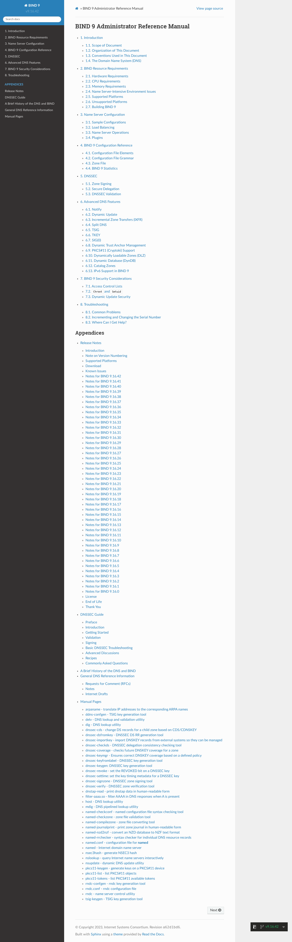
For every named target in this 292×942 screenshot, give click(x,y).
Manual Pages (14, 116)
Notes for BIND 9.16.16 (103, 509)
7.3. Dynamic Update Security (108, 297)
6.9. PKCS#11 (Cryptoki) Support (110, 250)
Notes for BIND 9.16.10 (103, 540)
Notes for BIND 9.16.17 (103, 504)
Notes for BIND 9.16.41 (103, 381)
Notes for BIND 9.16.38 (103, 396)
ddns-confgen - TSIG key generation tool (116, 714)
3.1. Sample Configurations (106, 122)
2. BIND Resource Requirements (26, 37)
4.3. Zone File (96, 163)
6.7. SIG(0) (93, 240)
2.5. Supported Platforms (104, 96)
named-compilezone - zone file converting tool (120, 822)
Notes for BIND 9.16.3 (102, 576)
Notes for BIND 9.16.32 (103, 427)
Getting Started (97, 632)
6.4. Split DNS (96, 225)
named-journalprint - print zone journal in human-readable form (133, 827)
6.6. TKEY (93, 235)
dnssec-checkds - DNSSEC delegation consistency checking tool (133, 745)
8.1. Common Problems (103, 312)
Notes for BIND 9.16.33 (103, 422)
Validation (93, 637)
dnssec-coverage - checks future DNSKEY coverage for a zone (132, 750)
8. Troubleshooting (17, 75)
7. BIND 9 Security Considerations (27, 69)
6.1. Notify (94, 209)
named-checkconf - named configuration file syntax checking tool (134, 812)
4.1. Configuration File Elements (109, 153)
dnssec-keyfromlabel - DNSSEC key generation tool (124, 760)
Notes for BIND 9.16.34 (103, 417)
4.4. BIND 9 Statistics (102, 168)
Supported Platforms (101, 361)
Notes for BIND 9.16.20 (103, 489)
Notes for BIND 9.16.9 (102, 545)
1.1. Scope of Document (104, 45)
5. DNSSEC (12, 56)
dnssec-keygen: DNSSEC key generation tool (119, 766)
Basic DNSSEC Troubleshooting (109, 648)
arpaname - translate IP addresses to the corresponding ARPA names (137, 709)
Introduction (95, 350)
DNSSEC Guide (15, 97)
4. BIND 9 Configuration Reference (28, 50)
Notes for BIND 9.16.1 (102, 586)
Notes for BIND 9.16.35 (103, 412)
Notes (90, 689)
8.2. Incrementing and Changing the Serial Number (123, 317)
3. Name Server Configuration (24, 43)
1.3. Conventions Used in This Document (116, 55)
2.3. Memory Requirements (106, 86)
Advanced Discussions (102, 653)
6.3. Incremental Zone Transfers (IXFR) (114, 219)
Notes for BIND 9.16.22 (103, 479)
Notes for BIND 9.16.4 (102, 571)
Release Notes (14, 91)
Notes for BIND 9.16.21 (103, 484)
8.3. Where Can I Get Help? (106, 322)
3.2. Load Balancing (100, 127)
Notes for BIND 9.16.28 (103, 448)
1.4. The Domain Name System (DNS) (113, 61)
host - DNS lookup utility (104, 801)
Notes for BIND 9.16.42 (103, 376)
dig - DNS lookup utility (103, 725)
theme (118, 934)
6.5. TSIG (92, 230)
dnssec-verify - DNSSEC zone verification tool (120, 786)
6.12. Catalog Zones (100, 266)
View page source (209, 8)
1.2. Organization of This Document (112, 50)
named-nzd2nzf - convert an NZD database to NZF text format (133, 832)
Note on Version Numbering (106, 355)
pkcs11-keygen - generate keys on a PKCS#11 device (125, 868)
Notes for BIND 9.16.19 (103, 494)
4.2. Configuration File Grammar (110, 158)
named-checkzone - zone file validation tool (118, 817)
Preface (91, 622)
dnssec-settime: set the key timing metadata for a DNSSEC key (132, 776)
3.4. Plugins (94, 137)
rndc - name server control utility (110, 894)
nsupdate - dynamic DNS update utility (115, 863)
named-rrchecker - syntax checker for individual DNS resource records (138, 837)
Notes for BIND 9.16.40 (103, 386)
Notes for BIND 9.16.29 (103, 443)
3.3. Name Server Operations (107, 132)
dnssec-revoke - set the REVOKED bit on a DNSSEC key (128, 771)
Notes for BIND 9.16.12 (103, 530)
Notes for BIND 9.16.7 (102, 555)
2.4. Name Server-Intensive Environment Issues (121, 91)
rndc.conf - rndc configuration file (111, 889)
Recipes (91, 658)
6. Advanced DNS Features (22, 62)
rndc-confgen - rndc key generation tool (115, 883)
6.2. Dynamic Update (101, 214)
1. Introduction (15, 31)
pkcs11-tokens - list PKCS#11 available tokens (120, 878)
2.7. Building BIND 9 (101, 107)
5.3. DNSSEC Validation (103, 194)
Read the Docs (153, 934)
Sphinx (96, 934)
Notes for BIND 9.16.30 (103, 438)
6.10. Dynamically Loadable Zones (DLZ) (115, 255)
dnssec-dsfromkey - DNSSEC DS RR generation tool (124, 735)
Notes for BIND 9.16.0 (102, 591)
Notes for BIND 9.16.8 (102, 550)
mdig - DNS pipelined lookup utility (112, 807)
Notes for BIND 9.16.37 (103, 402)
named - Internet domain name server (114, 848)
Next (214, 910)
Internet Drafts (97, 694)
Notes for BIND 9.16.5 (102, 566)
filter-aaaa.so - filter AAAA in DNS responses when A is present (133, 796)
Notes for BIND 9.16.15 (103, 514)
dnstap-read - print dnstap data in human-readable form (128, 791)
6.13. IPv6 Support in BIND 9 (107, 271)
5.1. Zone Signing (98, 184)
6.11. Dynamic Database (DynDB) (111, 260)
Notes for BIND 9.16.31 (103, 432)
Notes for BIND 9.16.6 (102, 561)
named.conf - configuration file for (117, 842)
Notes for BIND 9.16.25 (103, 463)
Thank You (93, 607)
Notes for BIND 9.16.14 (103, 520)
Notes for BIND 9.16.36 (103, 407)
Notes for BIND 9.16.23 (103, 473)
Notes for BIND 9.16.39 (103, 391)
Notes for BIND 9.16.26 (103, 458)
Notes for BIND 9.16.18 (103, 499)
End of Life (94, 602)
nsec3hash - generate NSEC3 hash (111, 853)
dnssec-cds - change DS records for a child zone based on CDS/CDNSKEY (141, 730)
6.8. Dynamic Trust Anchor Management (116, 245)
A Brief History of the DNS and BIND (30, 103)
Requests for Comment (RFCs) (108, 684)
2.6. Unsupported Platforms (106, 102)
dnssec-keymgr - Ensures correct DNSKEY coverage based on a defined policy (144, 755)
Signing (91, 643)
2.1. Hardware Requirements (107, 76)
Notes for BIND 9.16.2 (102, 581)
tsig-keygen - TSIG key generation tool (114, 899)
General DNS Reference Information (29, 110)
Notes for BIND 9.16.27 (103, 453)
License (91, 596)
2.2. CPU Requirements (103, 81)
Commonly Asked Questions (107, 663)
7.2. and (103, 291)
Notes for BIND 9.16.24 (103, 468)
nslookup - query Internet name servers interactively (125, 858)
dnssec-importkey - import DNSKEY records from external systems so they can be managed (154, 740)
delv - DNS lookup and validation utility (115, 719)
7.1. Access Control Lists (104, 286)
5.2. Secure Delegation (102, 189)
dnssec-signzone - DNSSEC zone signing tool (119, 781)
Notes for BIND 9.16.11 (103, 535)
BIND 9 (34, 5)
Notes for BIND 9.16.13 (103, 525)
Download (93, 366)
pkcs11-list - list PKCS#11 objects (111, 873)
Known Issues (96, 371)
